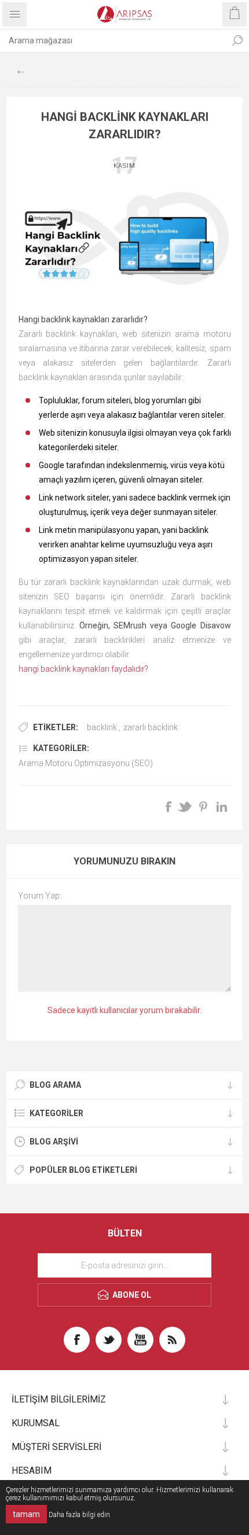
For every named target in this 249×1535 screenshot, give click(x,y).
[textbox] (113, 40)
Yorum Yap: (39, 895)
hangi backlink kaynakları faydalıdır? (83, 668)
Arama (237, 40)
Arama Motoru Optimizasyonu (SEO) (86, 763)
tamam (26, 1514)
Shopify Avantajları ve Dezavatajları (20, 72)
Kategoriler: (61, 748)
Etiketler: (55, 727)
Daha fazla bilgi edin (79, 1515)
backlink (102, 727)
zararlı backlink (150, 727)
